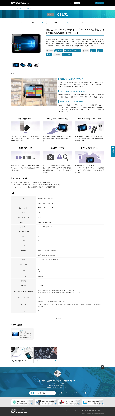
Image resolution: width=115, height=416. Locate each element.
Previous (12, 44)
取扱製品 (77, 3)
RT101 (33, 8)
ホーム (71, 3)
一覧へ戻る (57, 318)
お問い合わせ (100, 3)
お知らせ (67, 410)
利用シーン (57, 22)
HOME (12, 8)
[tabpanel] (26, 43)
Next (40, 44)
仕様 (82, 22)
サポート (91, 3)
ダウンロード (84, 3)
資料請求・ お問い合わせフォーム (42, 393)
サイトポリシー (80, 410)
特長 (33, 22)
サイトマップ (73, 410)
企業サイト (100, 410)
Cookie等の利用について (90, 410)
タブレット (26, 8)
